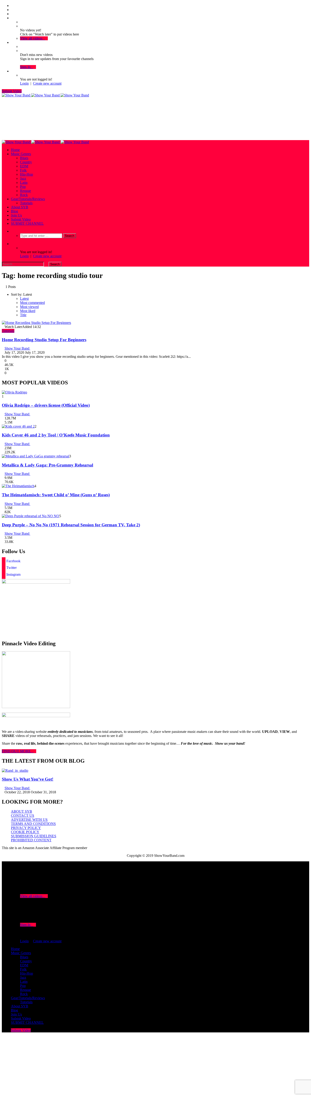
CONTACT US (22, 815)
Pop (23, 187)
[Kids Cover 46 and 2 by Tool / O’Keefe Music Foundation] (18, 426)
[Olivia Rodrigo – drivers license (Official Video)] (14, 392)
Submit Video (12, 91)
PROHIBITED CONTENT (31, 840)
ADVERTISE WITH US (29, 820)
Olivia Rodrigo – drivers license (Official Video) (46, 405)
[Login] (12, 71)
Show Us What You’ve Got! (27, 779)
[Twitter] (12, 10)
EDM (24, 166)
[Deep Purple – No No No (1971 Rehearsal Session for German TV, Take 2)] (30, 516)
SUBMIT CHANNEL (27, 223)
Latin (24, 182)
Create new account (47, 83)
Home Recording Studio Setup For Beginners (44, 339)
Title (23, 315)
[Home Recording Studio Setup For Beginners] (36, 323)
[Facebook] (12, 6)
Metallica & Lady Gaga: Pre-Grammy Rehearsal (47, 465)
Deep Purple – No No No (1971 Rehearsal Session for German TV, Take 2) (71, 524)
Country (26, 162)
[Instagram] (12, 14)
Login (24, 83)
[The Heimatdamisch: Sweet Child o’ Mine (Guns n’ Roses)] (18, 486)
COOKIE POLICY (25, 832)
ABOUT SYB (21, 811)
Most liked (27, 311)
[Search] (12, 231)
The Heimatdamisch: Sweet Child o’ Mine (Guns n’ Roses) (56, 494)
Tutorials (26, 203)
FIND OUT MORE (17, 751)
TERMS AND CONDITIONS (33, 824)
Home (15, 150)
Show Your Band (17, 348)
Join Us (16, 215)
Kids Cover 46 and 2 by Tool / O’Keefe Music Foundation (56, 435)
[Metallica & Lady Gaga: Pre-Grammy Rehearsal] (35, 456)
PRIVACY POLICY (26, 828)
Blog (14, 211)
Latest (24, 298)
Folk (23, 170)
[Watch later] (12, 18)
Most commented (32, 303)
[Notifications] (12, 42)
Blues (24, 158)
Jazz (23, 178)
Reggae (25, 191)
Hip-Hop (26, 174)
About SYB (19, 207)
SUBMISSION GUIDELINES (33, 836)
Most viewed (29, 307)
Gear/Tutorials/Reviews (28, 199)
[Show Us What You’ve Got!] (15, 770)
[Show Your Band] (45, 95)
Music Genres (21, 154)
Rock (24, 195)
